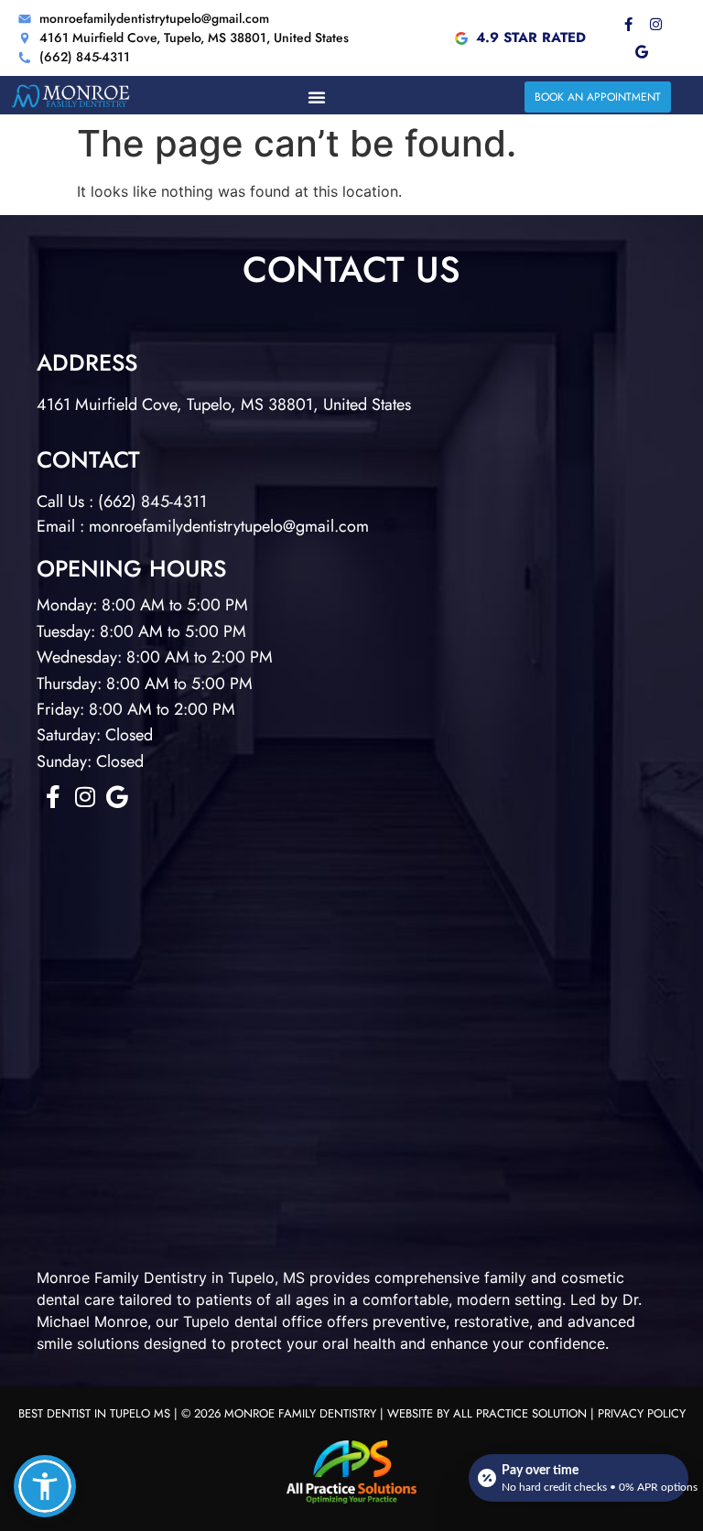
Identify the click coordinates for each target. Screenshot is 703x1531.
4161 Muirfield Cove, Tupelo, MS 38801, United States (224, 404)
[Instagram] (655, 24)
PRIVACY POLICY (642, 1413)
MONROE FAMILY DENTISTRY (300, 1413)
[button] (44, 1486)
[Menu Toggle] (317, 97)
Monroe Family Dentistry (122, 1277)
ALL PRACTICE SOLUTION (520, 1413)
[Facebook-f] (628, 24)
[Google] (641, 52)
